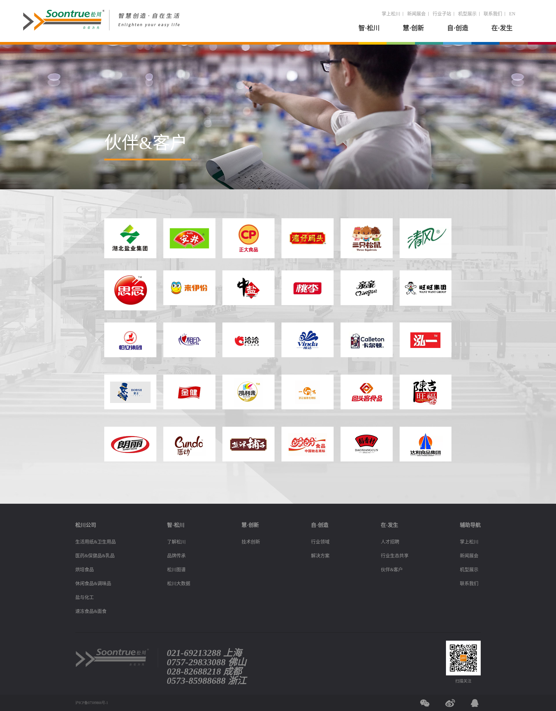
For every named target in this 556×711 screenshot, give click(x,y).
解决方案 (320, 555)
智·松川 (369, 28)
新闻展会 (416, 13)
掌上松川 (391, 13)
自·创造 (457, 28)
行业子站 (442, 13)
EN (512, 13)
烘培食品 (84, 569)
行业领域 (320, 541)
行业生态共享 (395, 555)
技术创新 (251, 541)
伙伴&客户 (392, 569)
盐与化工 (84, 597)
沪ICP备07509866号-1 (91, 703)
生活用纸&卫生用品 (95, 541)
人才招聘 (390, 541)
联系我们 (493, 13)
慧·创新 (413, 28)
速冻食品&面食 (91, 611)
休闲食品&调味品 (93, 583)
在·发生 (502, 28)
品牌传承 (176, 555)
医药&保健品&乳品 (95, 555)
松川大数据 (178, 583)
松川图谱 (176, 569)
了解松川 (176, 541)
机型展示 (467, 13)
